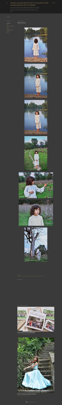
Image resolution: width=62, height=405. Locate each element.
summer (8, 31)
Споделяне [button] (19, 274)
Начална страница (14, 9)
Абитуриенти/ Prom (24, 9)
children (8, 28)
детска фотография (10, 26)
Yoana (8, 32)
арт (7, 24)
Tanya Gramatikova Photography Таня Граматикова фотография (29, 4)
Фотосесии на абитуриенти (26, 394)
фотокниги (32, 9)
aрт (7, 27)
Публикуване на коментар (26, 334)
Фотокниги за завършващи (26, 332)
